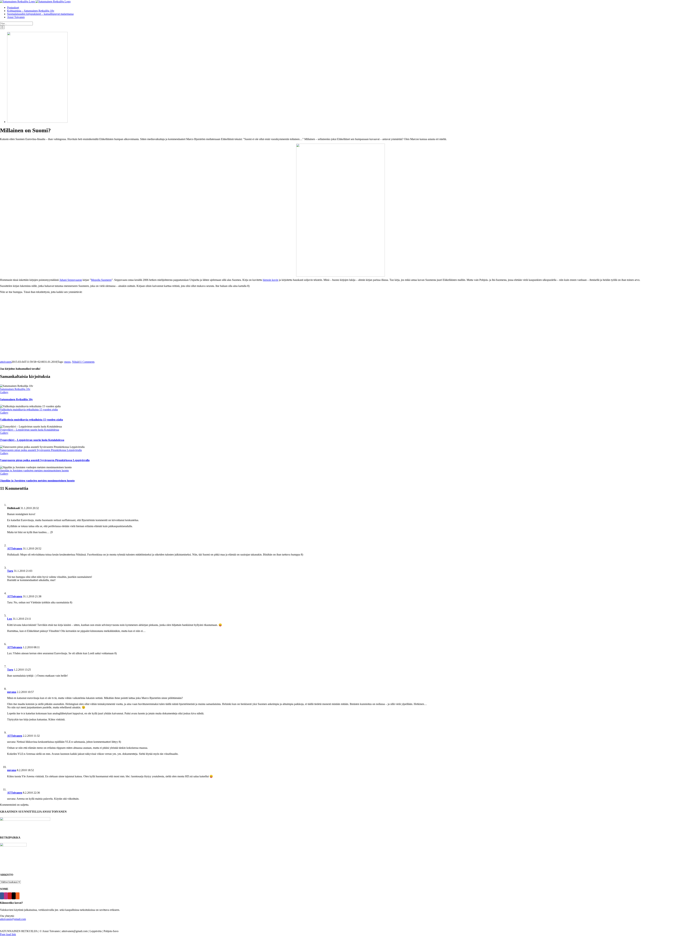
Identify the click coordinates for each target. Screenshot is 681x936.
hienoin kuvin (270, 279)
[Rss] (18, 895)
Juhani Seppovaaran (70, 279)
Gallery (4, 392)
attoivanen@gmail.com (13, 919)
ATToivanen (14, 548)
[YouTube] (10, 895)
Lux (9, 618)
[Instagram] (6, 895)
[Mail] (14, 895)
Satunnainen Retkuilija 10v (15, 389)
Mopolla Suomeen (101, 279)
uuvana (11, 691)
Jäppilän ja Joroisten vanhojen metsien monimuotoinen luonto (34, 470)
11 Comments (87, 361)
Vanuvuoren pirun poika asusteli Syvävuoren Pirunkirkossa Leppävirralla (41, 450)
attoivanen (6, 361)
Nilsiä (75, 361)
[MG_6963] (37, 121)
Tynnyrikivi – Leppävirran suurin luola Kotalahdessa (29, 429)
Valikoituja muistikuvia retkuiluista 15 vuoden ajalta (29, 409)
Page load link (8, 934)
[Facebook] (2, 895)
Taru (10, 570)
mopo (67, 361)
